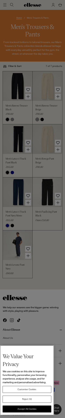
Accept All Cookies (27, 409)
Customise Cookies (27, 389)
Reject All (27, 399)
